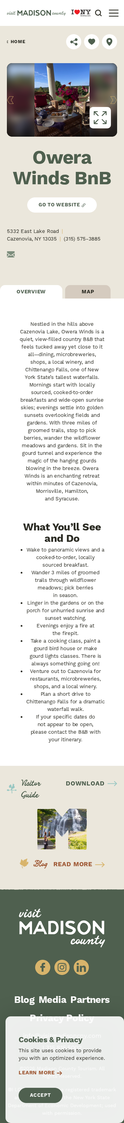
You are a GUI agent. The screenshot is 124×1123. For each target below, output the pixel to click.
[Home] (36, 13)
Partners (90, 1000)
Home (18, 42)
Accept (40, 1095)
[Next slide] (114, 100)
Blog (24, 1000)
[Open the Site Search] (98, 13)
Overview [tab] (31, 292)
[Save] (91, 41)
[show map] (109, 41)
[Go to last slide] (10, 100)
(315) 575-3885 (82, 239)
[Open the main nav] (113, 13)
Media (52, 1000)
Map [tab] (88, 292)
